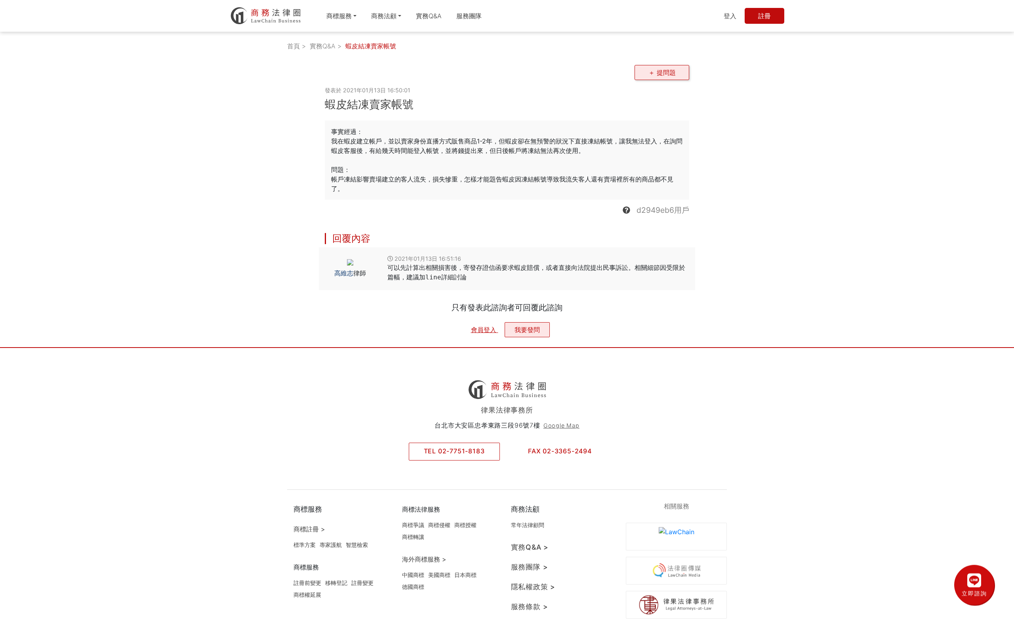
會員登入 (484, 330)
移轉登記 (336, 582)
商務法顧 (383, 16)
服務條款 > (529, 606)
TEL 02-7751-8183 (454, 451)
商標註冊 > (309, 529)
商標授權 (465, 525)
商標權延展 (307, 594)
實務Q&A (429, 16)
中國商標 (413, 574)
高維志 (343, 273)
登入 (730, 16)
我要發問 (527, 330)
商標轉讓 (413, 536)
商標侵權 (439, 525)
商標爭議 (413, 525)
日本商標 (465, 574)
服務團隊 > (529, 567)
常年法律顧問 (527, 525)
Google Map (561, 425)
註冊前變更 (307, 582)
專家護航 (331, 544)
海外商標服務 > (424, 559)
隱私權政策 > (533, 587)
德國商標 (413, 586)
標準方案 (305, 544)
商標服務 (339, 16)
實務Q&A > (530, 547)
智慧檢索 (357, 544)
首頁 (293, 46)
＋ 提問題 (662, 72)
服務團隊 (469, 16)
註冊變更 (362, 582)
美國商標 (439, 574)
